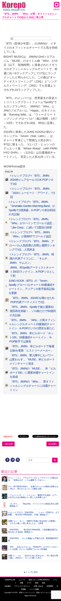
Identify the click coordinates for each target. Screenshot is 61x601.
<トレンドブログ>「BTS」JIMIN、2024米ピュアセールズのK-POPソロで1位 (31, 180)
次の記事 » (52, 444)
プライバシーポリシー (22, 586)
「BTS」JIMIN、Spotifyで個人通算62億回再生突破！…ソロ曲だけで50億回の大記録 (33, 311)
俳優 (21, 583)
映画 (36, 583)
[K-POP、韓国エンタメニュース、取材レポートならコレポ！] (14, 4)
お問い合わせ (38, 586)
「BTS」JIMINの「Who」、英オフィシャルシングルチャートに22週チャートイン (33, 385)
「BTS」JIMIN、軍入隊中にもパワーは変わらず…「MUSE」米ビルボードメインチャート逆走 (32, 359)
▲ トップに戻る (30, 572)
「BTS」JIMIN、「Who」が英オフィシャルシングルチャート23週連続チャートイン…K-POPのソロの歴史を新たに (32, 324)
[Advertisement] (30, 27)
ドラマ (29, 583)
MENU (56, 9)
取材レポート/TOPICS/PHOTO (39, 580)
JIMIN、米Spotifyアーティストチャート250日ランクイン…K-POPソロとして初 (32, 271)
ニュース (22, 580)
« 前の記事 (8, 444)
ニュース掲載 (34, 589)
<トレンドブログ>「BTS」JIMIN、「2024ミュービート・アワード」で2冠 (32, 193)
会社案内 (7, 586)
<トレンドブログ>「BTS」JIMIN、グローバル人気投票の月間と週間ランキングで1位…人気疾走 (32, 245)
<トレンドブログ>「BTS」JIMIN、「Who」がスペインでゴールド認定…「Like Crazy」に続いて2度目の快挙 (32, 223)
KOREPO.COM (10, 580)
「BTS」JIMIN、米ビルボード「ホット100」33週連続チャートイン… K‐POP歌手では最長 (31, 337)
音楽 (43, 583)
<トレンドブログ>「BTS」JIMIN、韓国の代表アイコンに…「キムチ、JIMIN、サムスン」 (32, 258)
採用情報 (50, 586)
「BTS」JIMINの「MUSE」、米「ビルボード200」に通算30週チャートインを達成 (33, 372)
